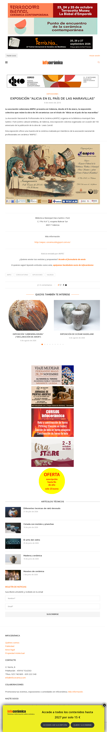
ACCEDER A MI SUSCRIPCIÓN (55, 725)
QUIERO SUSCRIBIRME (82, 725)
